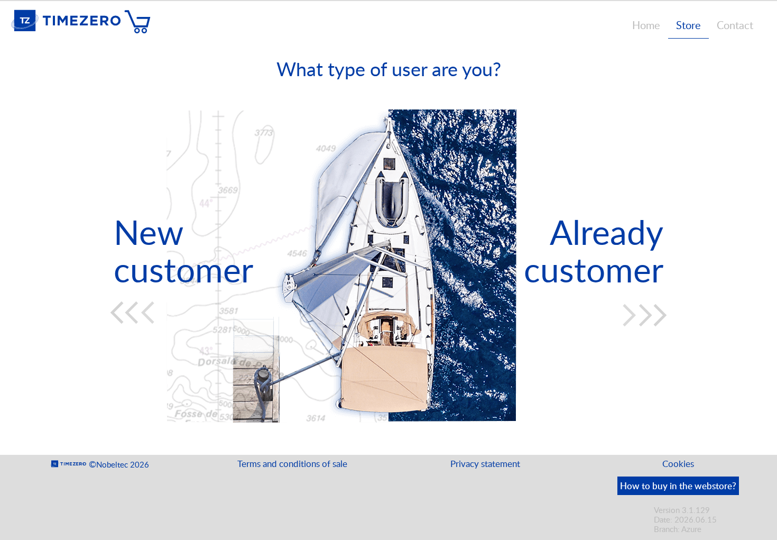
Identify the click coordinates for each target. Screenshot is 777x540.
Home (646, 24)
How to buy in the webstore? (678, 485)
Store (688, 24)
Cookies (678, 463)
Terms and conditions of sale (292, 463)
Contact (735, 24)
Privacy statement (485, 463)
